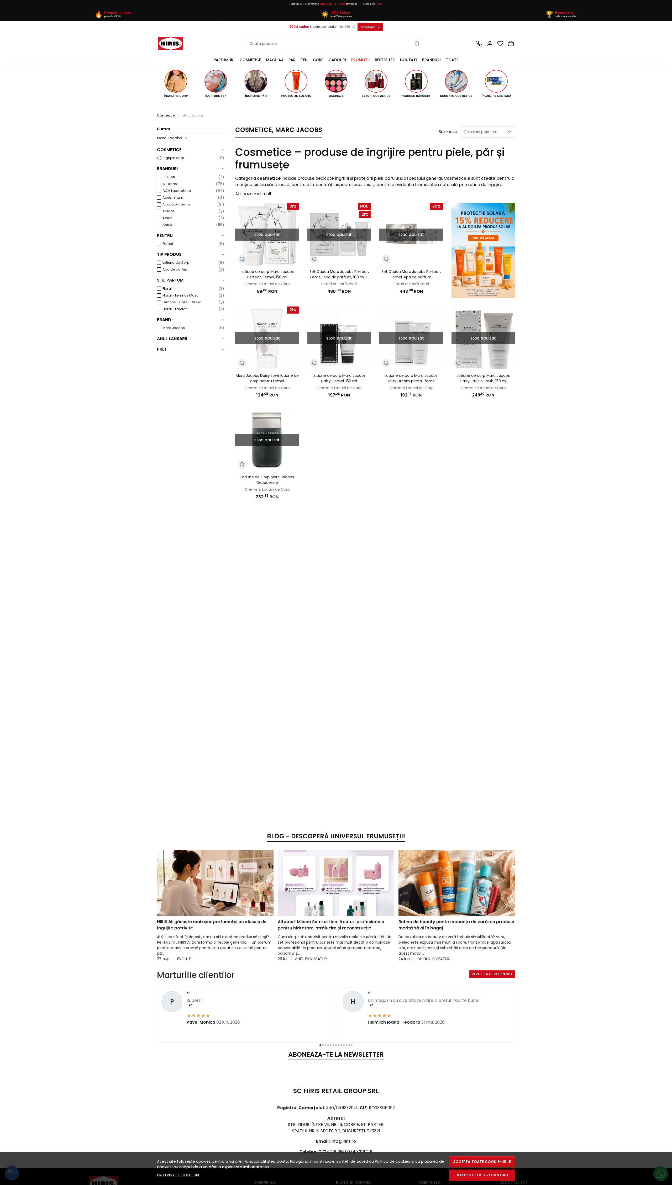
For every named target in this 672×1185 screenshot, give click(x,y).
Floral (167, 288)
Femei (167, 243)
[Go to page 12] (349, 1045)
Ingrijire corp (173, 157)
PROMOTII (360, 59)
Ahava (168, 224)
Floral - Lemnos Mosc (180, 295)
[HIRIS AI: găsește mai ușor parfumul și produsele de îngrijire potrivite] (215, 883)
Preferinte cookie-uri (178, 1175)
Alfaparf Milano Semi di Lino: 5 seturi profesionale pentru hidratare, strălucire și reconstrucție (331, 925)
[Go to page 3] (325, 1045)
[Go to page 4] (328, 1045)
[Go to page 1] (320, 1045)
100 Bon (168, 176)
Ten (304, 59)
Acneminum (172, 197)
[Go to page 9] (341, 1045)
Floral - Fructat (174, 308)
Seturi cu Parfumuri (339, 284)
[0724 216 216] (479, 43)
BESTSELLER (385, 59)
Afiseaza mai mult (253, 194)
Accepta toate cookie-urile (482, 1161)
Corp (318, 59)
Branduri (348, 4)
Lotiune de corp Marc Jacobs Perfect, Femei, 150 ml (267, 274)
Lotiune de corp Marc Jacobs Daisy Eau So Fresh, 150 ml (483, 378)
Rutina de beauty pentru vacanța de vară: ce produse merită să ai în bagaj (456, 925)
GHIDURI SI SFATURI (311, 958)
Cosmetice (312, 4)
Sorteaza (448, 132)
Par (292, 59)
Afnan (167, 217)
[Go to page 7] (336, 1045)
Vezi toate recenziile (492, 974)
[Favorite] (500, 43)
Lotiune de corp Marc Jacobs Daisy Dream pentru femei (411, 378)
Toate (452, 59)
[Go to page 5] (331, 1045)
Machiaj (274, 59)
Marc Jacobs (169, 138)
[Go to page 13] (352, 1045)
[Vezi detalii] (242, 259)
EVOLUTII (184, 958)
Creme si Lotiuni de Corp (267, 284)
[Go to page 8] (338, 1045)
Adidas (168, 211)
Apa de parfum (175, 269)
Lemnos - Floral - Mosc (181, 302)
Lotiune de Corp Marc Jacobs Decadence (267, 479)
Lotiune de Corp (176, 262)
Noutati (408, 59)
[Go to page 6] (333, 1045)
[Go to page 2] (323, 1045)
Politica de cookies (392, 1161)
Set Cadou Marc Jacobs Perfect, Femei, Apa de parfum (411, 274)
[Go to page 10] (344, 1045)
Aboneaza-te (370, 26)
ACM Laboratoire (176, 190)
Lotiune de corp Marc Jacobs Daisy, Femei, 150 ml (339, 378)
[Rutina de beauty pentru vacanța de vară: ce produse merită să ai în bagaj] (456, 883)
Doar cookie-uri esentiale (482, 1175)
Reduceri (372, 4)
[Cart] (511, 43)
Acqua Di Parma (176, 204)
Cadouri (337, 59)
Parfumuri (296, 4)
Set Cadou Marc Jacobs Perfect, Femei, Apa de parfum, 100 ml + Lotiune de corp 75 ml (339, 274)
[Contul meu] (490, 43)
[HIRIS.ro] (176, 43)
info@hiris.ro (343, 1141)
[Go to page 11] (346, 1045)
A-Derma (170, 183)
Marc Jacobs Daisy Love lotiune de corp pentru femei (267, 378)
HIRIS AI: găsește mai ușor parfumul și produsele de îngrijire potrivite (212, 925)
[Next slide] (504, 906)
